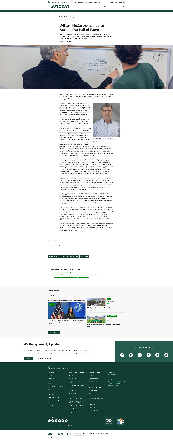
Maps (49, 381)
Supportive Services (93, 378)
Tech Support (51, 394)
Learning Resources (93, 381)
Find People (51, 378)
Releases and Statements (93, 2)
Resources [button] (52, 372)
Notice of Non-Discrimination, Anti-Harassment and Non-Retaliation (76, 407)
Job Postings (92, 395)
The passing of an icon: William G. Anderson (65, 272)
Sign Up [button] (28, 358)
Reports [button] (92, 404)
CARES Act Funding (93, 407)
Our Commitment (73, 393)
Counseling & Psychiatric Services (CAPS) (77, 382)
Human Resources (93, 390)
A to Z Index (51, 375)
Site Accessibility (104, 433)
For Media (77, 2)
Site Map (87, 433)
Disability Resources (93, 375)
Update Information (120, 2)
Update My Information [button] (44, 358)
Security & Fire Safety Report (76, 398)
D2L (49, 389)
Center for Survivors (74, 396)
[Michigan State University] (58, 2)
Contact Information (79, 433)
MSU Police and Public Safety (76, 375)
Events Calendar (52, 402)
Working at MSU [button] (95, 387)
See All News (53, 332)
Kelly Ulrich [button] (57, 245)
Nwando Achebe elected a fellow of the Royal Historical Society (71, 277)
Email (49, 383)
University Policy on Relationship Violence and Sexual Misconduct (76, 402)
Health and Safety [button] (76, 372)
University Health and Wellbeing (76, 385)
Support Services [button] (95, 372)
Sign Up (112, 2)
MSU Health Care (73, 387)
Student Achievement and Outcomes (95, 411)
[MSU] (59, 369)
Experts (83, 2)
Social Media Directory (53, 400)
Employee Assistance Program (96, 398)
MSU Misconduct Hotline (54, 397)
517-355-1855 (112, 374)
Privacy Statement (94, 433)
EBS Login (91, 393)
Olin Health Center (73, 378)
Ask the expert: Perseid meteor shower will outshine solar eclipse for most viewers (76, 274)
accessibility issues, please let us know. (65, 425)
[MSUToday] (73, 6)
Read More (51, 325)
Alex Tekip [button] (50, 245)
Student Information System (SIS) (56, 386)
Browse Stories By (52, 11)
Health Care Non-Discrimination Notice (76, 412)
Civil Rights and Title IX (74, 390)
